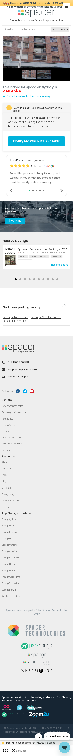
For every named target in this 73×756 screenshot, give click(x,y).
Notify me (15, 220)
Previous (11, 190)
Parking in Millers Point (15, 317)
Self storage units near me (14, 412)
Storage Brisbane (9, 532)
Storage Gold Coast (10, 557)
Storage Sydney (9, 519)
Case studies (7, 450)
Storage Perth (8, 538)
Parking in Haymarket (14, 320)
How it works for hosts (12, 437)
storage (56, 29)
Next (61, 190)
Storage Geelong (9, 570)
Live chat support (18, 376)
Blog (4, 481)
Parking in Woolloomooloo (46, 317)
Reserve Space (59, 264)
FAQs (4, 475)
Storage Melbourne (10, 525)
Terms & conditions (10, 500)
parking (64, 29)
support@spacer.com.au (23, 369)
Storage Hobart (9, 564)
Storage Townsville (10, 583)
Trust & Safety (8, 425)
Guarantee (6, 488)
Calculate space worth (12, 443)
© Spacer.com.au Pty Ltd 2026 (20, 728)
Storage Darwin (9, 590)
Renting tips (7, 419)
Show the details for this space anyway (28, 96)
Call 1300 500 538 (18, 362)
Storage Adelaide (9, 551)
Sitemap (5, 507)
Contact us (7, 468)
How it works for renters (13, 406)
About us (6, 462)
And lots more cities (11, 596)
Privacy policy (8, 494)
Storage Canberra (10, 545)
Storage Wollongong (11, 577)
